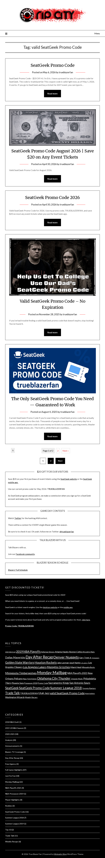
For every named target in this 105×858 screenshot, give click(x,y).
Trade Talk (12, 693)
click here (86, 620)
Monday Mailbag (52, 672)
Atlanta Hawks (62, 652)
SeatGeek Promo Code (53, 65)
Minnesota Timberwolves (21, 673)
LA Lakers (84, 663)
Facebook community (25, 554)
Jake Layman (63, 662)
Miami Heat (75, 667)
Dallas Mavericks (15, 657)
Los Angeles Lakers (34, 667)
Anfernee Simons (48, 652)
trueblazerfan (66, 72)
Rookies (8, 806)
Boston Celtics (76, 652)
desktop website (50, 607)
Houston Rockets (46, 662)
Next (60, 461)
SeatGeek (12, 688)
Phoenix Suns (18, 683)
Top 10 (8, 829)
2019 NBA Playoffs (28, 651)
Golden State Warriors (19, 662)
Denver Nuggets (66, 657)
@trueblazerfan (67, 531)
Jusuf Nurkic (75, 662)
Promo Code (43, 683)
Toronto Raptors (89, 688)
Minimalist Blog (60, 854)
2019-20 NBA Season (14, 728)
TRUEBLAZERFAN (29, 693)
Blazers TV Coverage (14, 752)
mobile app (68, 607)
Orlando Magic (77, 679)
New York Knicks (30, 679)
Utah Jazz (43, 693)
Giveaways (95, 658)
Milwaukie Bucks (88, 667)
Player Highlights (12, 800)
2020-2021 (10, 734)
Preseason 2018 (30, 683)
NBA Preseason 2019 (14, 794)
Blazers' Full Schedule (18, 570)
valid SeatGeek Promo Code (67, 693)
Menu (97, 33)
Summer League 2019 (14, 823)
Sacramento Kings (58, 682)
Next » (65, 450)
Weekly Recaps (31, 697)
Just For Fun (10, 776)
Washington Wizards (15, 697)
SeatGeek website (69, 479)
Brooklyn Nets (89, 652)
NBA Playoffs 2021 (77, 673)
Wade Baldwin (90, 693)
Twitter (17, 518)
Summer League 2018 (66, 688)
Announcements (12, 746)
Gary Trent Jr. (85, 657)
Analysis (8, 740)
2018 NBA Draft (10, 652)
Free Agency (10, 764)
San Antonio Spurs (79, 682)
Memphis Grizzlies (58, 667)
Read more (52, 93)
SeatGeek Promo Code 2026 (52, 197)
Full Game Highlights (14, 770)
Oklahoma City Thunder (53, 678)
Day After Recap (39, 657)
